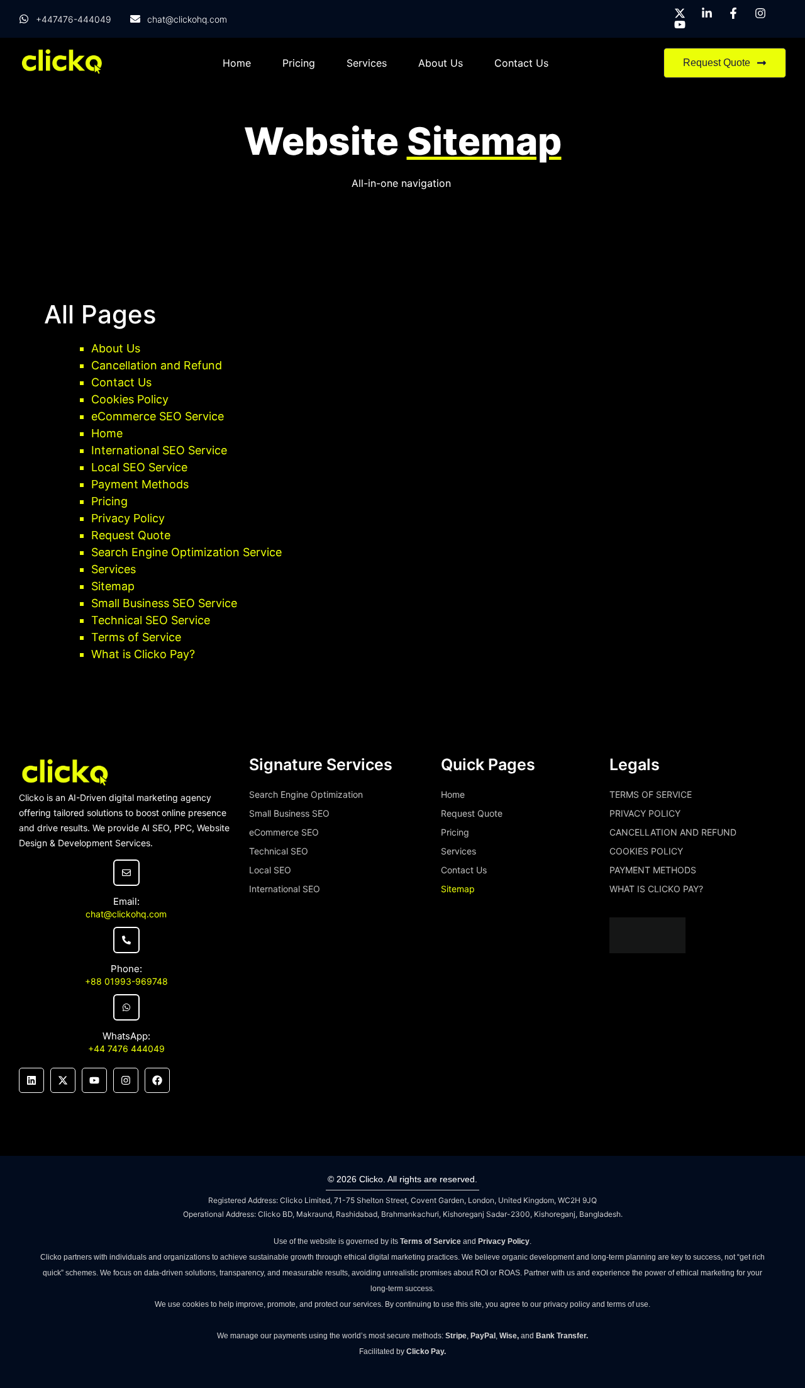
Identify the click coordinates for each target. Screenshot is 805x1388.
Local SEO (270, 870)
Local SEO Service (139, 467)
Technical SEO (278, 851)
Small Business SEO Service (164, 603)
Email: (126, 901)
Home (237, 63)
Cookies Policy (130, 399)
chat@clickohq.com (126, 914)
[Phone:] (126, 940)
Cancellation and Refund (156, 365)
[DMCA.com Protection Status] (647, 949)
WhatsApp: (126, 1036)
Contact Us (521, 63)
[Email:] (126, 872)
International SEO (284, 888)
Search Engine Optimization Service (186, 552)
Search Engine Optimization (306, 794)
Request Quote (130, 535)
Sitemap (113, 586)
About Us (440, 63)
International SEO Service (159, 450)
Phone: (126, 969)
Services (367, 63)
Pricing (298, 63)
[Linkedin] (31, 1080)
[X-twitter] (62, 1080)
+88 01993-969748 (126, 981)
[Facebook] (157, 1080)
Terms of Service (136, 637)
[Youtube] (94, 1080)
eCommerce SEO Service (157, 416)
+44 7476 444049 (126, 1048)
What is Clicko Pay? (143, 654)
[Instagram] (125, 1080)
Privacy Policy (128, 518)
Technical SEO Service (150, 620)
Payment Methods (140, 484)
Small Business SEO (289, 813)
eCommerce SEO (284, 832)
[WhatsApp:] (126, 1007)
